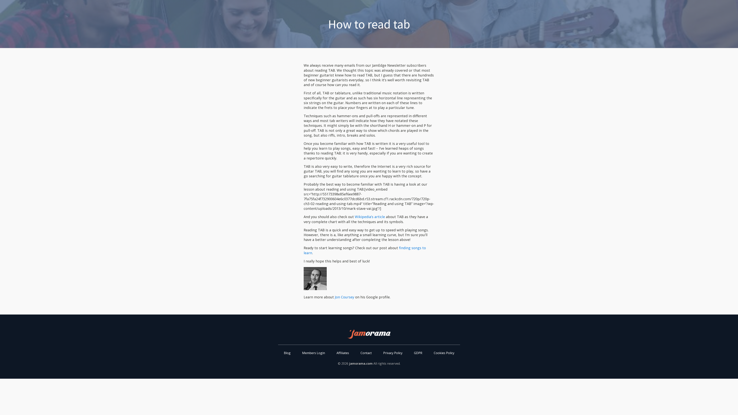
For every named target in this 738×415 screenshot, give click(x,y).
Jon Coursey (344, 297)
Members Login (313, 353)
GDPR (418, 353)
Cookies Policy (444, 353)
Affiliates (343, 353)
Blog (287, 353)
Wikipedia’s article (370, 216)
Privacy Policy (392, 353)
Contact (366, 353)
